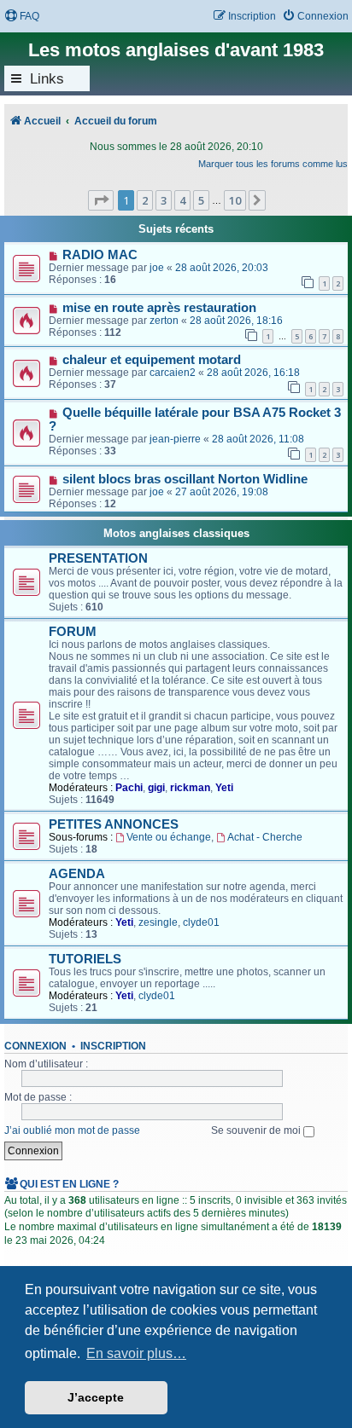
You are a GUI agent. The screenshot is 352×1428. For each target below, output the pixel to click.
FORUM (73, 632)
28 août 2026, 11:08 (258, 439)
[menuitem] (21, 16)
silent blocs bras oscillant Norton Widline (185, 479)
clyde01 (201, 922)
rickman (190, 788)
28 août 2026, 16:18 (253, 373)
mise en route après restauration (159, 308)
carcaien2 (173, 373)
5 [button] (201, 200)
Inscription (113, 1046)
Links (47, 78)
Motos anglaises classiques (176, 533)
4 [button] (182, 200)
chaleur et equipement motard (151, 360)
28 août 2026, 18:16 (236, 321)
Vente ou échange (168, 837)
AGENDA (77, 874)
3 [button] (164, 200)
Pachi (129, 788)
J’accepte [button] (95, 1397)
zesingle (158, 922)
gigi (156, 788)
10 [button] (235, 200)
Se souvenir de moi (257, 1130)
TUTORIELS (85, 959)
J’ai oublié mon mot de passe (72, 1130)
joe (157, 268)
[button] (101, 200)
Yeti (224, 788)
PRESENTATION (98, 558)
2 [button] (145, 200)
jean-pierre (175, 439)
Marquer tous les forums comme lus (273, 164)
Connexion (35, 1046)
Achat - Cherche (264, 837)
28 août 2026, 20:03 (221, 268)
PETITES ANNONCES (114, 824)
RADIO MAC (100, 255)
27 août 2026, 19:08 (221, 492)
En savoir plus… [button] (136, 1353)
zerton (164, 321)
